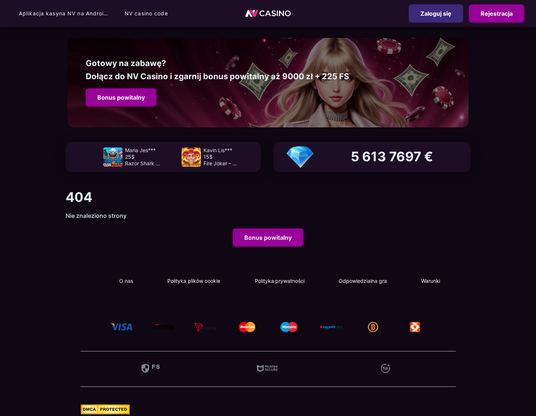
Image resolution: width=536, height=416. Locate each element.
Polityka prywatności (279, 281)
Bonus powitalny (121, 97)
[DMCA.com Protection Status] (105, 412)
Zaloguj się (435, 13)
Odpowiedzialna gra (363, 281)
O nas (126, 281)
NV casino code (146, 13)
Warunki (430, 281)
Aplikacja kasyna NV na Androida (64, 13)
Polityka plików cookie (193, 281)
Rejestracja (497, 13)
